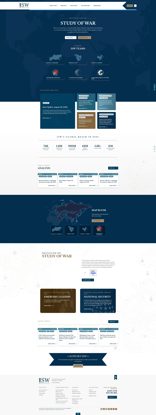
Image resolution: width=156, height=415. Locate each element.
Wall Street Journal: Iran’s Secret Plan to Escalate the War (108, 337)
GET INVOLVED (93, 387)
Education (73, 5)
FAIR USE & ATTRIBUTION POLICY (47, 409)
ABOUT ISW (42, 387)
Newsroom (97, 5)
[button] (135, 5)
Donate (129, 5)
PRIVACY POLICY (60, 409)
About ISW (53, 5)
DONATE (78, 366)
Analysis (63, 5)
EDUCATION (76, 396)
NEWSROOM (92, 395)
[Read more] (57, 230)
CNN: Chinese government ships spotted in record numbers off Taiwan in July (47, 337)
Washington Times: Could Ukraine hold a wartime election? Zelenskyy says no (88, 337)
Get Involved (85, 5)
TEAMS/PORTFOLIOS (62, 387)
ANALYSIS (75, 387)
